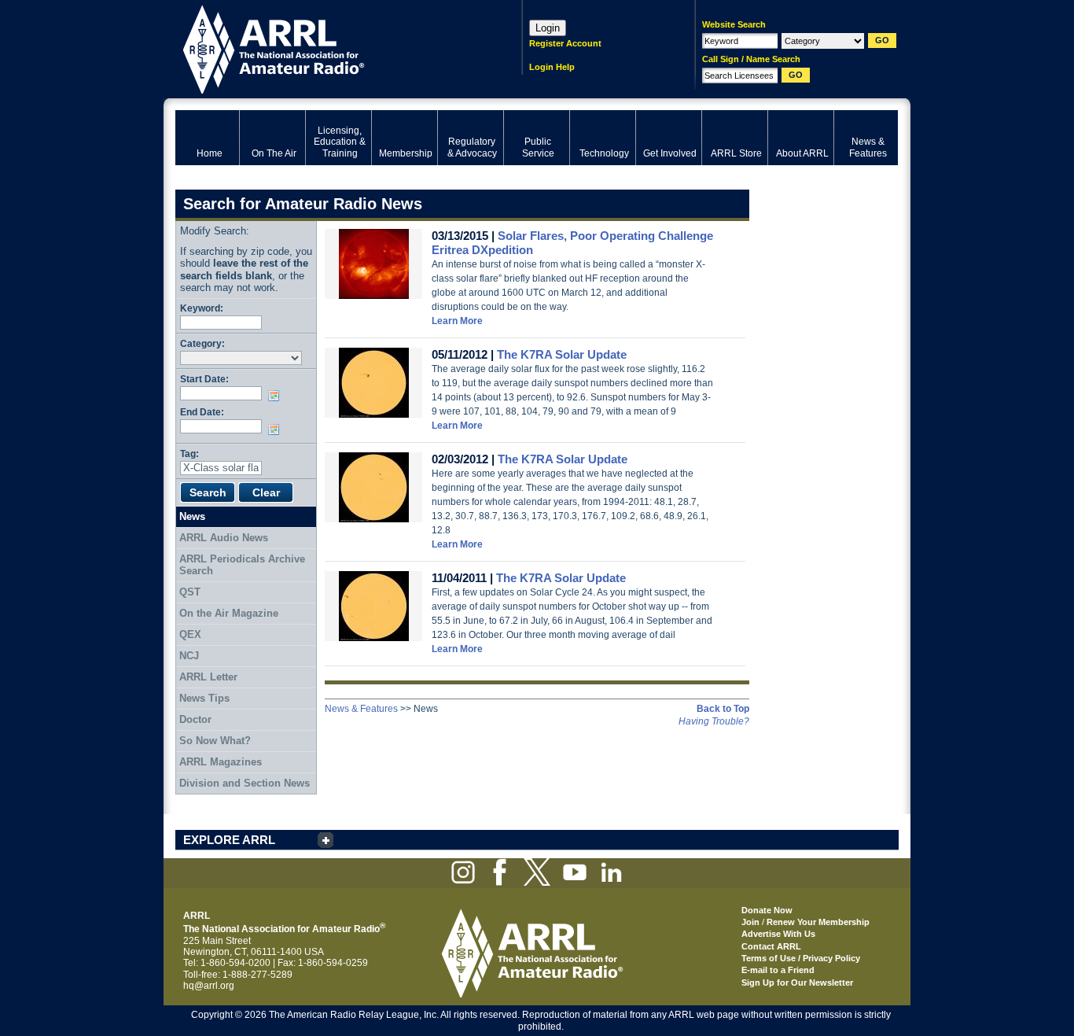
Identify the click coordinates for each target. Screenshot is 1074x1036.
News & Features (361, 708)
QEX (190, 634)
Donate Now (767, 910)
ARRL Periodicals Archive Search (242, 565)
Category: (202, 343)
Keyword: (201, 308)
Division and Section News (244, 783)
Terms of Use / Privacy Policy (800, 958)
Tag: (189, 453)
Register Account (565, 43)
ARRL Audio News (223, 538)
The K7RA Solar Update (562, 354)
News (192, 516)
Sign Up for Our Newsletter (797, 982)
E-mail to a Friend (778, 970)
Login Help (552, 67)
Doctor (195, 719)
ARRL (328, 48)
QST (189, 592)
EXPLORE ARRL (229, 839)
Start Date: (204, 379)
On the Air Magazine (228, 613)
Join (750, 922)
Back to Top (723, 708)
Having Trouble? (714, 721)
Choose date (276, 395)
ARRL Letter (208, 677)
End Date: (202, 412)
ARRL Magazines (220, 762)
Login (547, 28)
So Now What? (215, 741)
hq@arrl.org (208, 985)
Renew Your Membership (818, 922)
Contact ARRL (771, 946)
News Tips (204, 698)
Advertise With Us (778, 933)
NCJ (189, 656)
